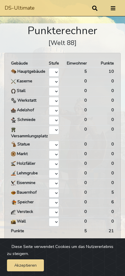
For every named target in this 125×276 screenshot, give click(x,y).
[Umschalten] (113, 8)
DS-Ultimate (20, 7)
